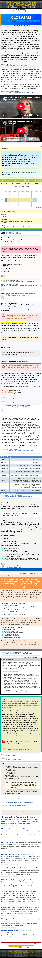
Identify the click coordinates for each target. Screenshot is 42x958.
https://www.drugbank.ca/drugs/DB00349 (16, 805)
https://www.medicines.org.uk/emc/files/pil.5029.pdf (18, 295)
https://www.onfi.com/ (11, 755)
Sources (30, 947)
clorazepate (32, 730)
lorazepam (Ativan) (26, 71)
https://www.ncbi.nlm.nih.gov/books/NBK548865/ (19, 749)
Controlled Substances (19, 11)
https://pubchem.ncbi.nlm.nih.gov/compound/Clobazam (19, 802)
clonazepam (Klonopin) (32, 73)
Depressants (30, 11)
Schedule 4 (27, 25)
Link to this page (37, 943)
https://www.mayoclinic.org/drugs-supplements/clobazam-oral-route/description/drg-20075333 (21, 566)
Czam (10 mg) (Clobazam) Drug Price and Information (19, 868)
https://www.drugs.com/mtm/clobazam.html (16, 398)
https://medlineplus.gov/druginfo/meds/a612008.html (20, 450)
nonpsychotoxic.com (21, 9)
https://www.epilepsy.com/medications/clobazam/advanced (20, 92)
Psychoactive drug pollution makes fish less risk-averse (20, 907)
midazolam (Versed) (14, 73)
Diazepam (10, 174)
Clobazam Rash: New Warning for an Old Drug (17, 817)
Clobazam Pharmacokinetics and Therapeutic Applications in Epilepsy (16, 830)
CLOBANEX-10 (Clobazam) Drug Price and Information (20, 880)
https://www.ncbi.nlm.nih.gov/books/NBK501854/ (18, 277)
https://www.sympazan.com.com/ (14, 759)
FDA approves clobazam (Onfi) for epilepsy (16, 919)
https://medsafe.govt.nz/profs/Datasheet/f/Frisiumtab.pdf (20, 406)
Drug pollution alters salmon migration (14, 931)
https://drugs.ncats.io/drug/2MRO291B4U (16, 65)
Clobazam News (20, 812)
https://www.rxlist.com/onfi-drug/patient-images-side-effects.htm (21, 653)
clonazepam (6, 732)
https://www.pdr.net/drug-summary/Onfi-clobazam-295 (18, 496)
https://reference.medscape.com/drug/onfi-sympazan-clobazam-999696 (22, 692)
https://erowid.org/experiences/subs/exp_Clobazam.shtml (20, 281)
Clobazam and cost (7, 842)
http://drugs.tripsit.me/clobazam (13, 233)
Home (10, 11)
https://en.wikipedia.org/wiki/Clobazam (15, 798)
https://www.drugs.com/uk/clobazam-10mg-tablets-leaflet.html (21, 402)
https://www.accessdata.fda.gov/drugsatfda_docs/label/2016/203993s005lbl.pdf (23, 286)
